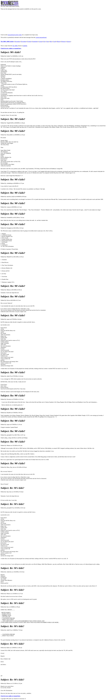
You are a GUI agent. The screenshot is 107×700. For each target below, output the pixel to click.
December (17, 41)
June (48, 41)
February (63, 41)
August (40, 41)
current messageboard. (41, 37)
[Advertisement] (53, 22)
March (58, 41)
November (23, 41)
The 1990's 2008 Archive (7, 41)
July (44, 41)
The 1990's (15, 45)
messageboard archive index (15, 34)
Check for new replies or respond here (11, 48)
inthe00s (25, 45)
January (69, 41)
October (29, 41)
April (54, 41)
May (51, 41)
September (35, 41)
